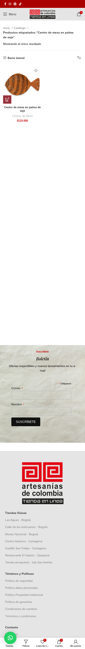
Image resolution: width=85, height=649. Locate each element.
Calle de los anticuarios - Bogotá (26, 527)
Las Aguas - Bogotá (18, 520)
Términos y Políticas (19, 573)
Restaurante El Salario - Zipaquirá (27, 555)
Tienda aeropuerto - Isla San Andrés (28, 562)
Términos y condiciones (20, 616)
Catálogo (20, 28)
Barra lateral (16, 58)
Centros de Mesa (22, 116)
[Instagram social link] (9, 4)
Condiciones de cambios (21, 609)
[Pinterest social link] (15, 4)
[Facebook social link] (5, 4)
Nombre (17, 404)
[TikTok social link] (20, 4)
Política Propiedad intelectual (24, 594)
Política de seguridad (19, 580)
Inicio (7, 28)
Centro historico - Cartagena (23, 541)
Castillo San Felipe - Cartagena (25, 548)
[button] (7, 99)
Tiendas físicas (16, 513)
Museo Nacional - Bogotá (21, 534)
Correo (17, 388)
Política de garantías (18, 601)
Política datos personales (21, 587)
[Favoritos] (35, 70)
